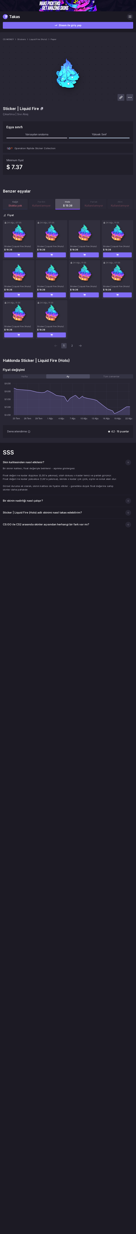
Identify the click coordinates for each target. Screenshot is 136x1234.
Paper (53, 39)
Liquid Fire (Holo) (38, 39)
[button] (18, 254)
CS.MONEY (8, 39)
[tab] (24, 376)
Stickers (21, 39)
